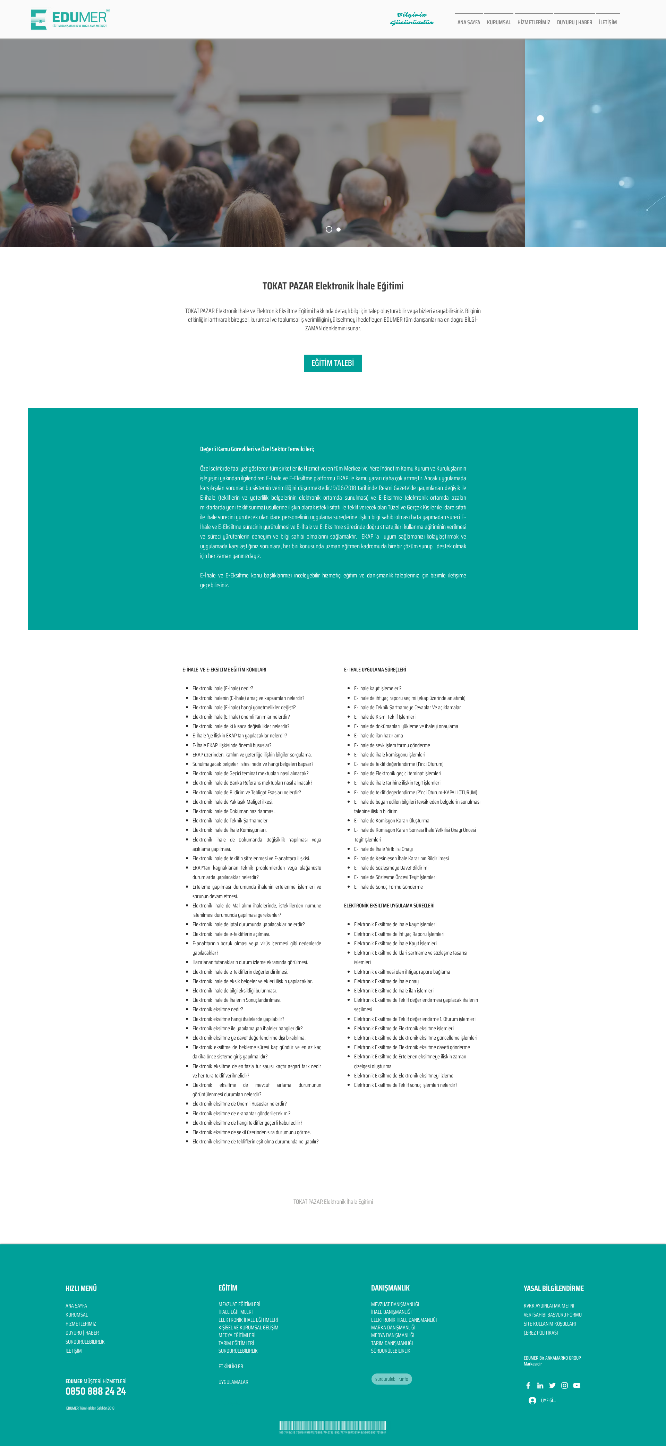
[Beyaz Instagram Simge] (564, 1385)
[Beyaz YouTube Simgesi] (576, 1385)
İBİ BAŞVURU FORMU (561, 1314)
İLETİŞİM (74, 1350)
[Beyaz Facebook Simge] (528, 1385)
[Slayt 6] (329, 229)
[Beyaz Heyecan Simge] (552, 1385)
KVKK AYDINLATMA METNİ (549, 1305)
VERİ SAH (532, 1314)
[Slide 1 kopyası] (338, 229)
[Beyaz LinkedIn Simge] (540, 1385)
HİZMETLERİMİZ (81, 1323)
